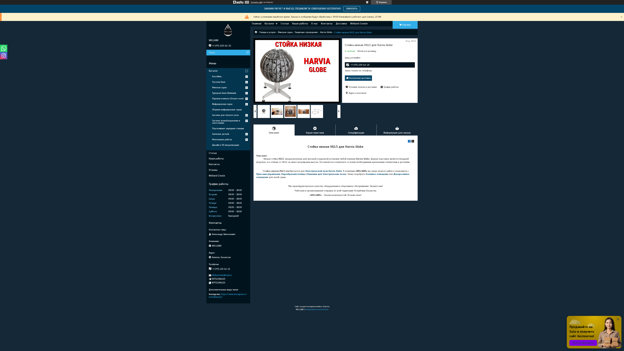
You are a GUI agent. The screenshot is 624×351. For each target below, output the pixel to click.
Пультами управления (268, 174)
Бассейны (216, 76)
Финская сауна (285, 32)
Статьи (285, 23)
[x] (412, 141)
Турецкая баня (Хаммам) (224, 93)
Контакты (326, 23)
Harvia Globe (326, 32)
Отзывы (213, 170)
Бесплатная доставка (360, 78)
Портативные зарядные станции (228, 128)
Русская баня (218, 82)
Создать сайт (257, 2)
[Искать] (247, 52)
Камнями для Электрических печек (326, 174)
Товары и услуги (267, 32)
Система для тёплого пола (225, 115)
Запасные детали (220, 134)
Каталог (269, 23)
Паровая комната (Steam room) (228, 98)
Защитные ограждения (306, 32)
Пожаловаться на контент (316, 309)
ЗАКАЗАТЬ (352, 8)
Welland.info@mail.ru (222, 275)
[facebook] (409, 141)
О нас (314, 23)
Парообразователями (293, 174)
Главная (256, 23)
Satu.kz (326, 306)
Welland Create (359, 23)
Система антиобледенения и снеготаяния (226, 121)
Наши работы (300, 23)
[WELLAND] (228, 29)
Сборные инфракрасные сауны (227, 109)
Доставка (341, 23)
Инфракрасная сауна (222, 104)
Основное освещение (377, 174)
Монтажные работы (222, 139)
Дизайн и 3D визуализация (225, 145)
